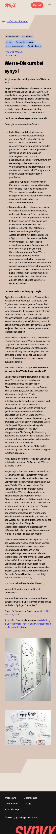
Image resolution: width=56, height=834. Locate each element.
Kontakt (37, 5)
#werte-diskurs (34, 46)
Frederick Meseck (14, 51)
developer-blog (12, 36)
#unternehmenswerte (15, 46)
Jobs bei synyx (12, 809)
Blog (28, 803)
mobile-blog (27, 36)
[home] (10, 5)
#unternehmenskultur (24, 42)
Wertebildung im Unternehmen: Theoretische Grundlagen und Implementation (28, 624)
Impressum (10, 797)
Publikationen (11, 803)
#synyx (9, 42)
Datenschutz (30, 797)
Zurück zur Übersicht (17, 21)
